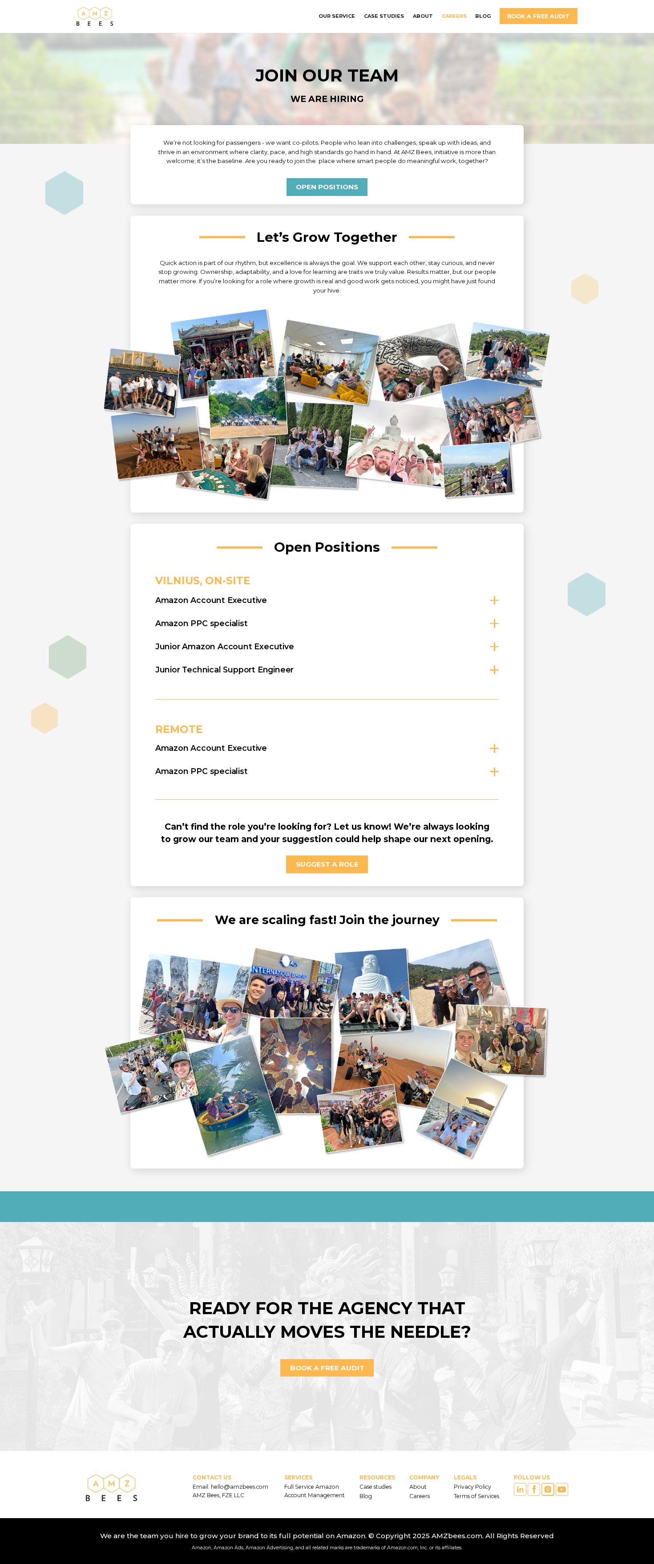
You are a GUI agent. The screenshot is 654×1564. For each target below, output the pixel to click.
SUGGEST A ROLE (327, 864)
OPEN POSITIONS (327, 187)
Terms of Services (476, 1496)
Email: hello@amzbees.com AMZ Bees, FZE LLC (231, 1490)
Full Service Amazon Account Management (314, 1490)
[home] (95, 16)
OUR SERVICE (337, 16)
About (418, 1486)
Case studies (375, 1486)
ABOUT (423, 16)
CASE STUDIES (384, 16)
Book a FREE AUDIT (538, 16)
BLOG (483, 16)
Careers (419, 1496)
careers (454, 16)
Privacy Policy (472, 1486)
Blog (365, 1496)
